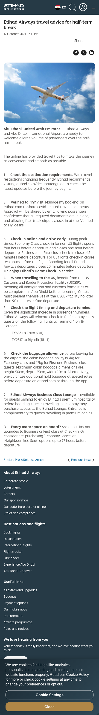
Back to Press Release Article (24, 460)
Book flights (12, 532)
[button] (60, 7)
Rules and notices (16, 628)
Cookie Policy (77, 674)
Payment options (16, 603)
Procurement (13, 615)
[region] (49, 687)
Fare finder (11, 558)
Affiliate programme (18, 622)
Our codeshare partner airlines (25, 506)
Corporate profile (16, 481)
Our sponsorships (16, 500)
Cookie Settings (50, 695)
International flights (18, 545)
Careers (9, 494)
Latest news (12, 487)
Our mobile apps (15, 609)
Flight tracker (13, 551)
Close (49, 707)
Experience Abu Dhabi (19, 564)
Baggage (10, 596)
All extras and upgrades (20, 590)
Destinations (12, 538)
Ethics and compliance (20, 513)
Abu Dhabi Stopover (18, 571)
